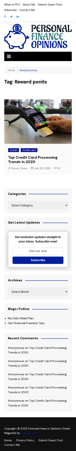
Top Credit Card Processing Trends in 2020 (33, 159)
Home (8, 440)
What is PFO (12, 4)
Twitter (11, 16)
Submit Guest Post (50, 4)
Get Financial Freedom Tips (26, 323)
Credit (13, 150)
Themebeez (28, 433)
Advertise (10, 10)
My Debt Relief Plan (21, 318)
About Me (29, 4)
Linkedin (17, 16)
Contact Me (27, 10)
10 (59, 168)
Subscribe (38, 260)
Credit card (29, 150)
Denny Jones (19, 168)
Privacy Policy (25, 440)
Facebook (5, 16)
